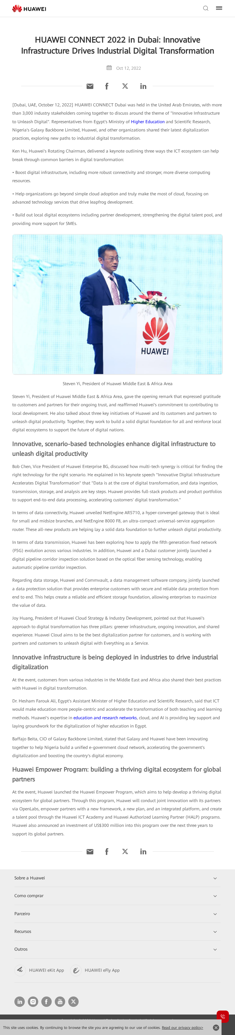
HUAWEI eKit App (46, 970)
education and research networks (105, 717)
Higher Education (148, 121)
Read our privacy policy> (182, 1028)
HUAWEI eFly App (102, 970)
